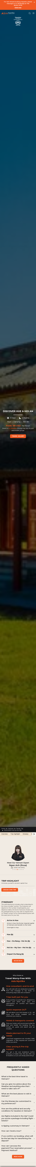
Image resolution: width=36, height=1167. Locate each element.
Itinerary (25, 834)
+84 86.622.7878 (21, 4)
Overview (4, 834)
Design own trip (9, 890)
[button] (12, 869)
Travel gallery (18, 436)
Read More (18, 1156)
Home (3, 828)
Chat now (18, 7)
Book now (18, 961)
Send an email (19, 867)
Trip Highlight (15, 834)
